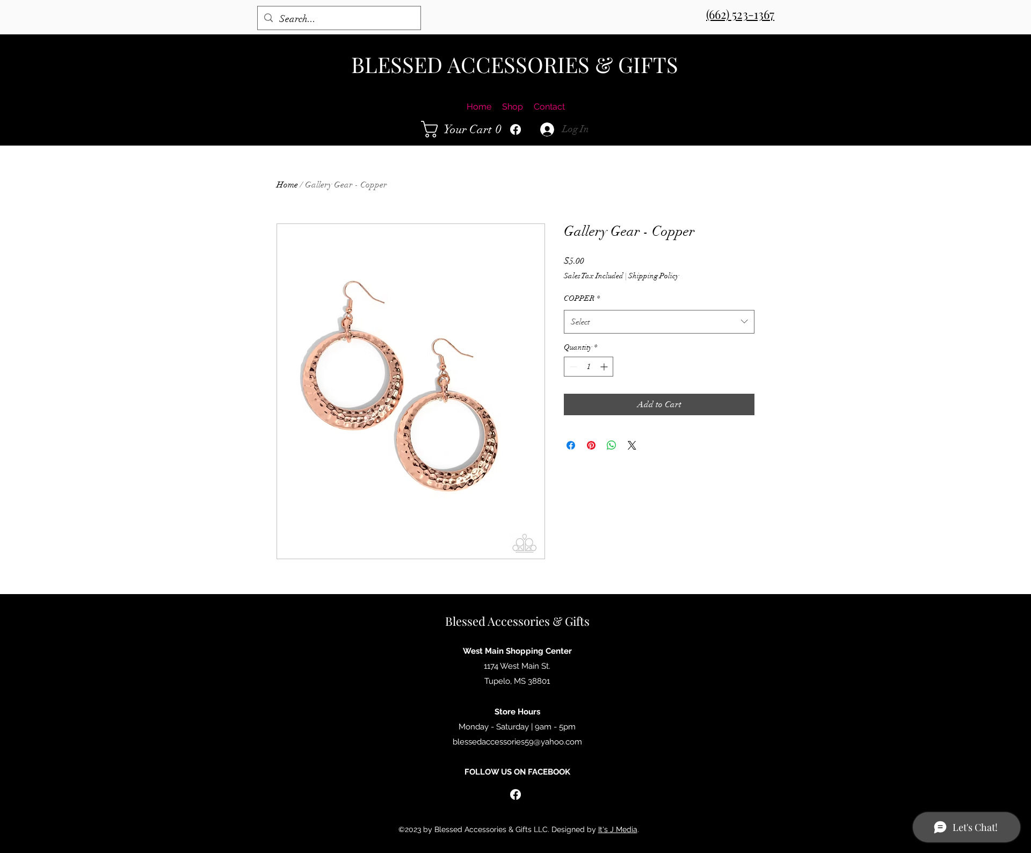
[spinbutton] (588, 366)
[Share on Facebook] (570, 445)
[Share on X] (632, 445)
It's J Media (617, 829)
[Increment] (605, 366)
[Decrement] (572, 366)
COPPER (582, 298)
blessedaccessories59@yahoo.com (517, 742)
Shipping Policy (653, 275)
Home (287, 184)
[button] (464, 129)
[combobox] (659, 322)
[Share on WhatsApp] (611, 445)
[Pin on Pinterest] (591, 445)
